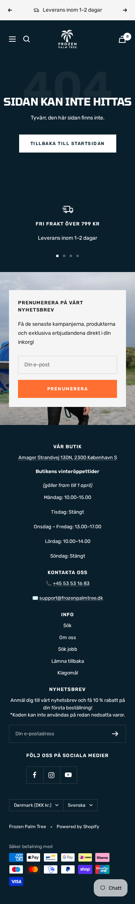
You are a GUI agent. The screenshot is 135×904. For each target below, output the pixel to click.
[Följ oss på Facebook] (34, 774)
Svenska (77, 805)
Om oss (67, 637)
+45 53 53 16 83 (71, 583)
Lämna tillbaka (67, 661)
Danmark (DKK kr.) (32, 805)
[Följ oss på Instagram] (51, 774)
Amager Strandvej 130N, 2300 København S (67, 457)
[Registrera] (115, 733)
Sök (67, 625)
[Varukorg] (122, 39)
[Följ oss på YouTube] (68, 774)
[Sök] (26, 39)
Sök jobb (67, 649)
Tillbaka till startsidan (67, 143)
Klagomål (67, 673)
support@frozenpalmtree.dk (71, 598)
